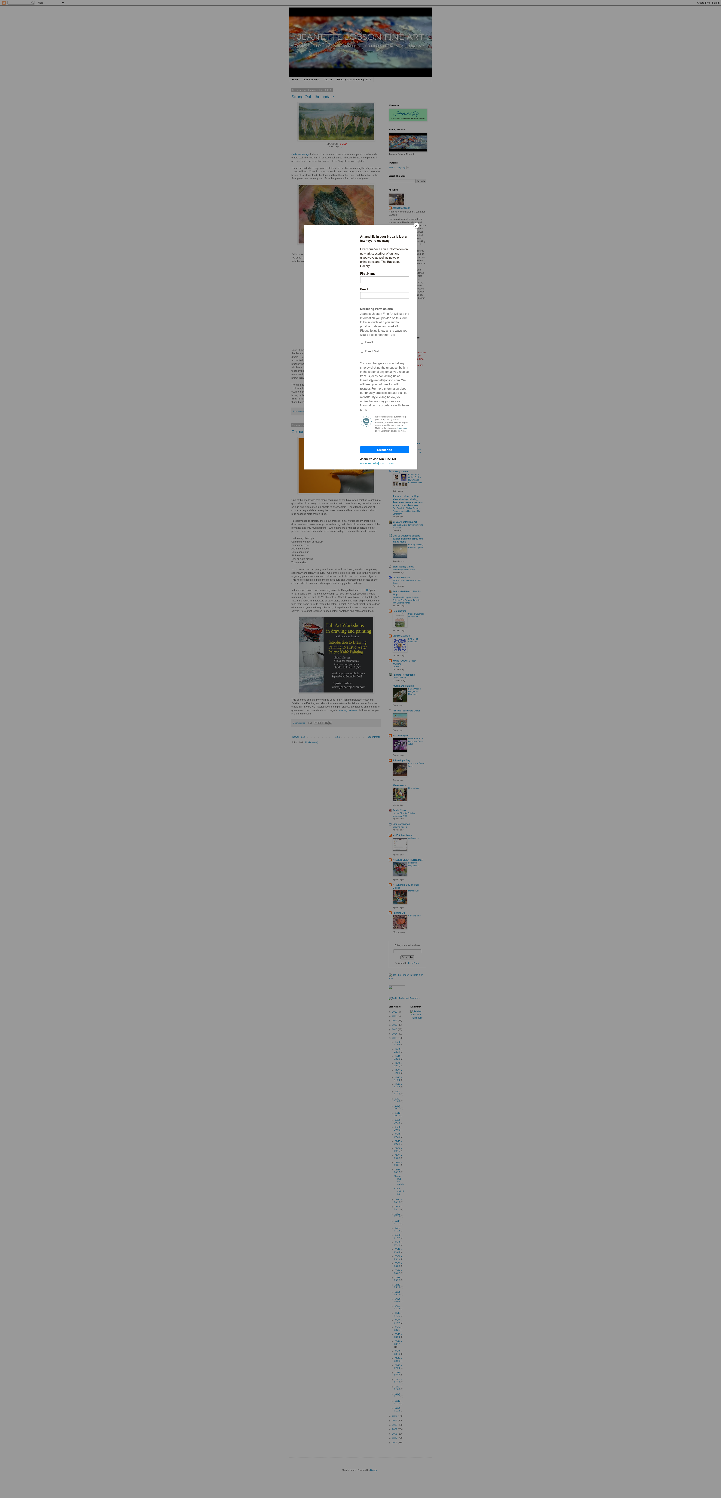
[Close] (416, 225)
